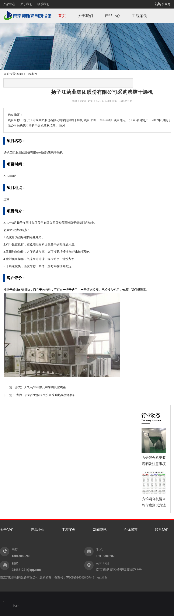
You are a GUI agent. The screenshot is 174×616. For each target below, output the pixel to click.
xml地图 (102, 577)
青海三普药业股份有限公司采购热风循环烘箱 (46, 395)
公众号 (166, 4)
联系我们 (43, 4)
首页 (62, 16)
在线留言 (131, 529)
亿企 (16, 605)
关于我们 (26, 4)
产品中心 (9, 4)
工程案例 (139, 16)
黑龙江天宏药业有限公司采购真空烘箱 (40, 387)
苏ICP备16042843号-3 (80, 577)
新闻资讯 (100, 529)
